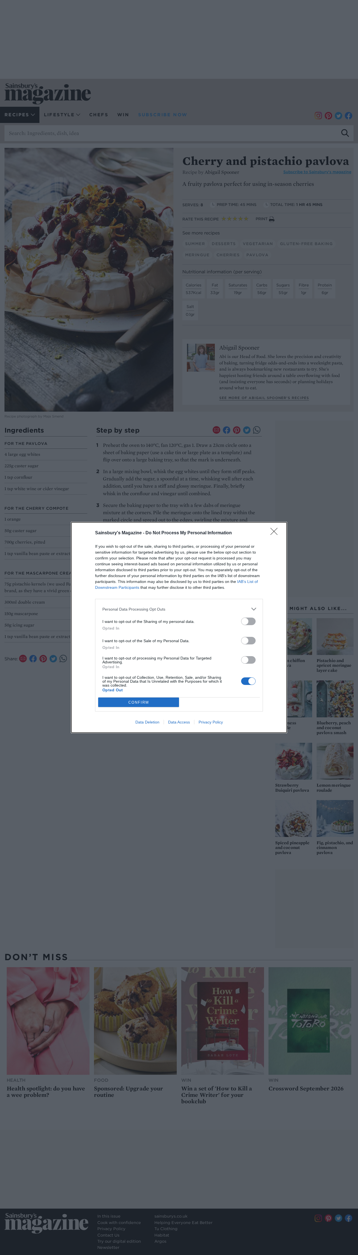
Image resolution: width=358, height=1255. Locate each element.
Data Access (179, 722)
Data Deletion (147, 722)
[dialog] (179, 627)
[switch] (248, 621)
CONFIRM (138, 702)
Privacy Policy (211, 722)
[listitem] (179, 609)
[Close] (275, 533)
